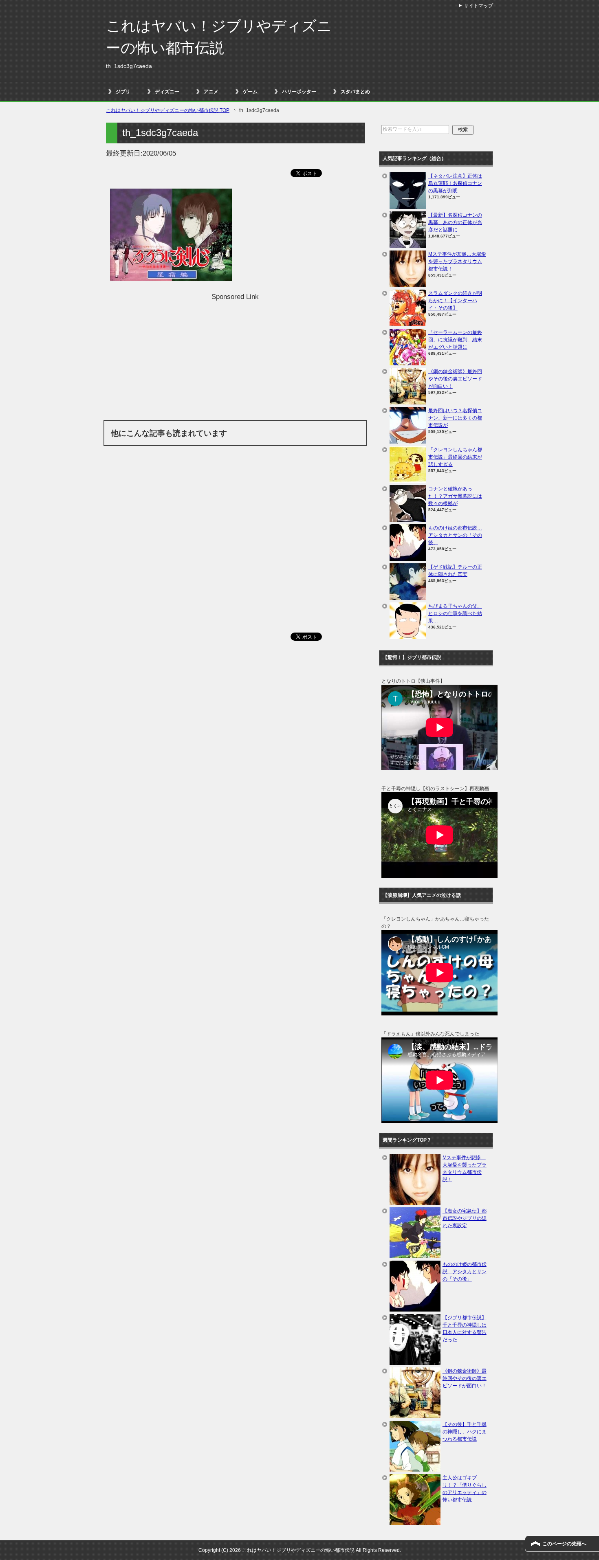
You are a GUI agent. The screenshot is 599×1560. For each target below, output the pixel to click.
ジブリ (123, 91)
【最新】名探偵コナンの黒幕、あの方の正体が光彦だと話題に (455, 222)
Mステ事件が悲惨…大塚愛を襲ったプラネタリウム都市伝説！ (457, 261)
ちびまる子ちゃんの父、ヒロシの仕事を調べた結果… (455, 613)
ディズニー (167, 91)
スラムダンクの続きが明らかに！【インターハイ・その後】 (455, 300)
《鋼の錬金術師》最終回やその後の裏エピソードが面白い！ (455, 379)
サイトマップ (478, 6)
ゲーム (250, 91)
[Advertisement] (235, 359)
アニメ (211, 91)
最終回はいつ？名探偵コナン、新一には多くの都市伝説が (455, 418)
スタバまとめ (355, 91)
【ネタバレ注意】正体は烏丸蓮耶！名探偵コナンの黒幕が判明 (455, 183)
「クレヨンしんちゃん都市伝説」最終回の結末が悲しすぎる (455, 457)
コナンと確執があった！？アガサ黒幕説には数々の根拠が (455, 496)
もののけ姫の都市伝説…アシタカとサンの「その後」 (455, 535)
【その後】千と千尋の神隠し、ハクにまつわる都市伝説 (465, 1432)
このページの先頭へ (564, 1544)
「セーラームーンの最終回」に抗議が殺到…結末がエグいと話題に (455, 340)
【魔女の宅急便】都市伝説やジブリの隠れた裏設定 (465, 1218)
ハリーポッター (299, 91)
